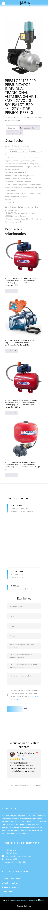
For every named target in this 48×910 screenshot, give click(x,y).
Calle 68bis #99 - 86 (19, 508)
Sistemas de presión (12, 120)
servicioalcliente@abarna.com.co (25, 589)
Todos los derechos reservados (33, 900)
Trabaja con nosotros (10, 887)
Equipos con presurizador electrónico (28, 117)
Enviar (24, 709)
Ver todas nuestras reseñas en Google (25, 785)
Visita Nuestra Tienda (11, 879)
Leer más (11, 291)
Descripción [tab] (12, 128)
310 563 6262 (17, 574)
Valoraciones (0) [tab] (14, 133)
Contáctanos (7, 891)
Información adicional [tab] (29, 128)
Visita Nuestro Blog (10, 883)
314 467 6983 (17, 578)
